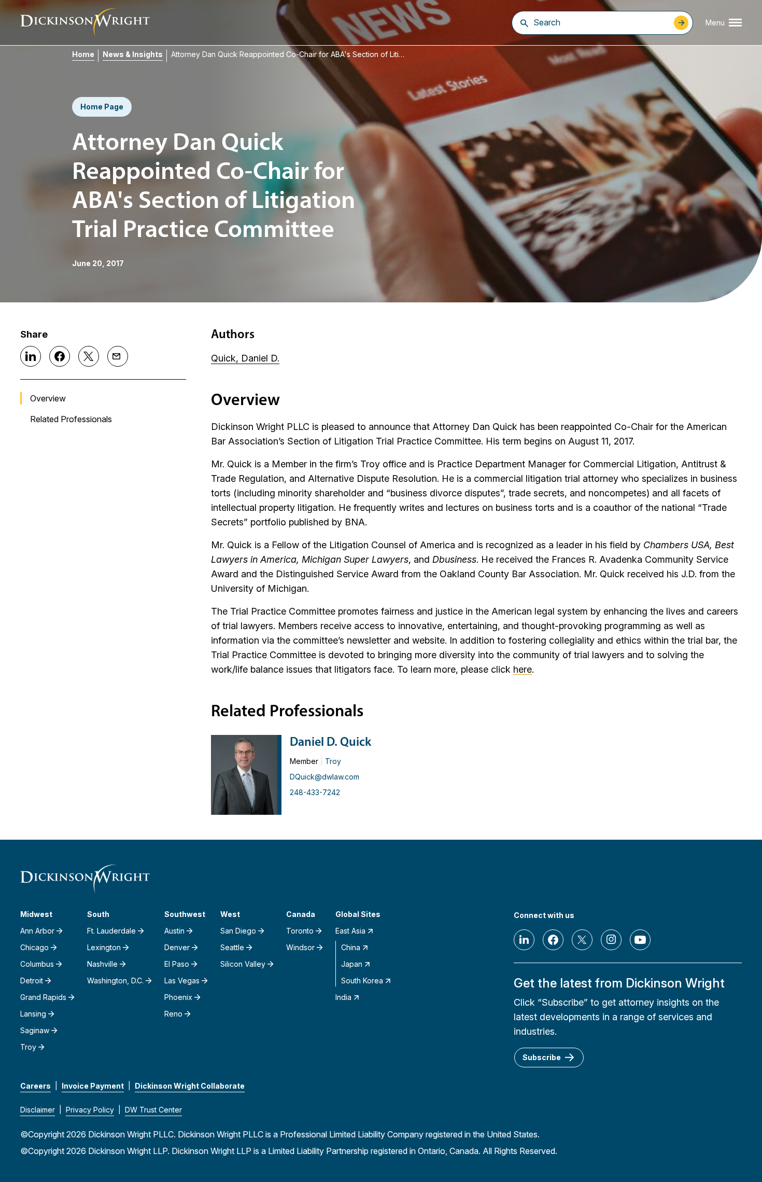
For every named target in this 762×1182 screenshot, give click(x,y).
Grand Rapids (43, 997)
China (350, 947)
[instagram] (611, 939)
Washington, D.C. (115, 980)
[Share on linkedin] (30, 356)
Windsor (300, 947)
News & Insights (133, 54)
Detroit (31, 980)
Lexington (104, 947)
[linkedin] (524, 939)
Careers (35, 1085)
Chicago (34, 947)
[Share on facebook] (59, 356)
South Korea (362, 980)
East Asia (350, 930)
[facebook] (553, 939)
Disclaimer (37, 1109)
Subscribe (542, 1057)
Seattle (232, 947)
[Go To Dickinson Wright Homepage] (85, 22)
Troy (333, 761)
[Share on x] (88, 356)
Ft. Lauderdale (111, 930)
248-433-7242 (315, 792)
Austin (174, 930)
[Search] (524, 23)
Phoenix (178, 997)
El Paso (176, 963)
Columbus (37, 963)
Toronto (300, 930)
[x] (582, 939)
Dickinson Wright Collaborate (190, 1085)
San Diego (238, 930)
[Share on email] (117, 356)
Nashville (102, 963)
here (522, 669)
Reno (173, 1013)
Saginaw (34, 1030)
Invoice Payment (93, 1085)
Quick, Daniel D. (245, 358)
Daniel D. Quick (330, 742)
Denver (177, 947)
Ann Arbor (37, 930)
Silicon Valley (242, 963)
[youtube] (640, 939)
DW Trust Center (153, 1109)
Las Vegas (182, 980)
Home (83, 54)
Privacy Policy (90, 1109)
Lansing (33, 1013)
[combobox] (601, 22)
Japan (351, 963)
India (343, 997)
